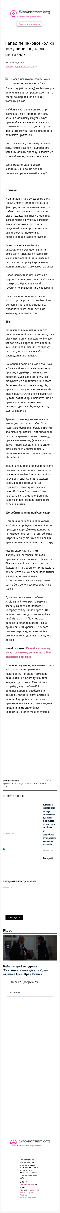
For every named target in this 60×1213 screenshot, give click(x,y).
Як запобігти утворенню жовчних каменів (49, 838)
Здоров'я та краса (24, 66)
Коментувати (14, 917)
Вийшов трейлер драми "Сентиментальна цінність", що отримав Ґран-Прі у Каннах (25, 970)
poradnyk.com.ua (22, 783)
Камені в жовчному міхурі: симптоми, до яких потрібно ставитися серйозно (28, 652)
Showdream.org (27, 1184)
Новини (9, 66)
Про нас (32, 1192)
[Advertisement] (30, 748)
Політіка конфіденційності (28, 1196)
